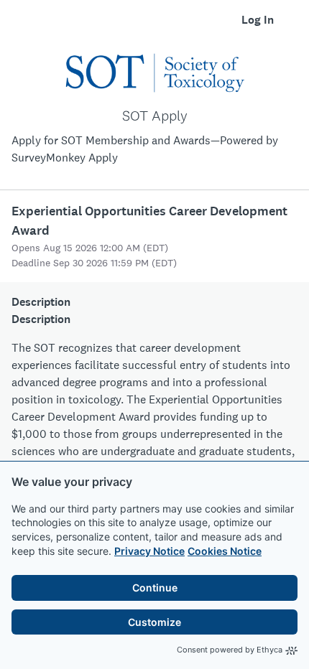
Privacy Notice (149, 551)
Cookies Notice (225, 551)
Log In (257, 19)
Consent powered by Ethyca (229, 650)
